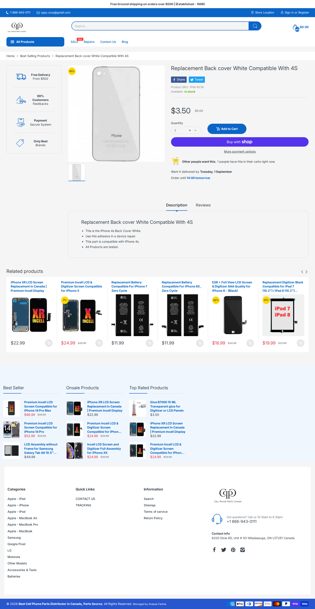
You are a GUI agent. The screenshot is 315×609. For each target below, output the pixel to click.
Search (149, 499)
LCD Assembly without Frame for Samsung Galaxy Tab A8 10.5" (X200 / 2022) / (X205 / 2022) (40, 448)
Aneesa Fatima (157, 604)
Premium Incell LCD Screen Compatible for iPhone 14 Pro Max (40, 406)
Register (303, 12)
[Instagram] (242, 549)
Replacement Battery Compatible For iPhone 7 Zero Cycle (129, 286)
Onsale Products (82, 387)
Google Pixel (17, 544)
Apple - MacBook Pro (23, 524)
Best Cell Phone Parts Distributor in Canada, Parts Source (60, 604)
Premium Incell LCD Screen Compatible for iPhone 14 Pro (40, 427)
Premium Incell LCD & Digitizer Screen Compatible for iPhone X (81, 286)
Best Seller (13, 387)
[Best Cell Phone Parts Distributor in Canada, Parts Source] (17, 27)
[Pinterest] (233, 549)
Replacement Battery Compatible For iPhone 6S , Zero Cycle (181, 286)
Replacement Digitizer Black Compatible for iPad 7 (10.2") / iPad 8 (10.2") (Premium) (282, 286)
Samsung (14, 537)
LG (9, 550)
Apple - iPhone (18, 505)
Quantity (177, 123)
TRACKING (83, 505)
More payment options (240, 151)
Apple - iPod (17, 511)
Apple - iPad (17, 499)
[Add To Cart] (48, 343)
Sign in (290, 12)
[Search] (255, 25)
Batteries (14, 576)
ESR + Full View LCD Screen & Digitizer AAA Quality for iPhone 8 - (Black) (232, 286)
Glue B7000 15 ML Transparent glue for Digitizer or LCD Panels (167, 406)
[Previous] (306, 272)
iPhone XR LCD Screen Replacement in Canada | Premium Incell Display (29, 286)
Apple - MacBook (20, 531)
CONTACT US (85, 499)
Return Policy (153, 518)
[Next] (302, 272)
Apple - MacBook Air (22, 518)
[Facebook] (214, 549)
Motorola (14, 557)
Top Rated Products (148, 387)
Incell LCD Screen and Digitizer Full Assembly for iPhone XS (104, 448)
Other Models (17, 563)
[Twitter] (223, 549)
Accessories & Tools (22, 570)
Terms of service (156, 511)
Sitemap (150, 505)
